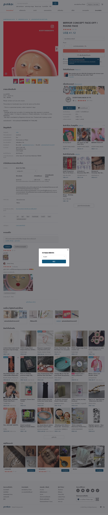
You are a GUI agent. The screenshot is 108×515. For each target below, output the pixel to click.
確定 (54, 261)
